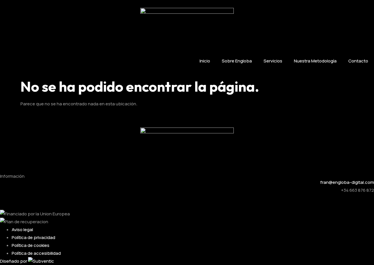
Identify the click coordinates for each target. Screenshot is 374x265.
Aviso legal (22, 229)
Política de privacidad (33, 237)
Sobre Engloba (237, 61)
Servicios (273, 61)
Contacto (358, 61)
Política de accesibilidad (36, 253)
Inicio (205, 61)
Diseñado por (14, 261)
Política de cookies (30, 245)
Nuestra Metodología (315, 61)
